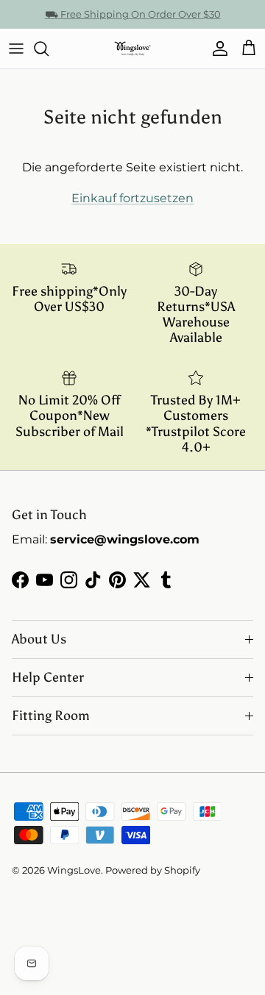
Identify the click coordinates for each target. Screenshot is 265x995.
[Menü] (16, 48)
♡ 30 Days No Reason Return (133, 20)
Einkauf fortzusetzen (132, 198)
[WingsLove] (132, 48)
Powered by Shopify (152, 870)
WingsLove (74, 870)
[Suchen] (48, 48)
